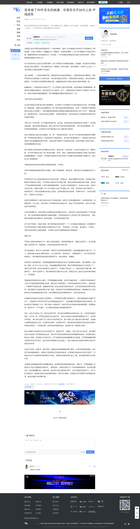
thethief (26, 19)
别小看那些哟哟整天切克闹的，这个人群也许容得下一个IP (114, 54)
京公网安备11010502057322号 (99, 526)
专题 (18, 36)
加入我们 (38, 513)
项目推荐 (28, 387)
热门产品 (55, 505)
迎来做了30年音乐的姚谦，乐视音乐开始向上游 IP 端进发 (114, 70)
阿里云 (43, 523)
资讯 (18, 25)
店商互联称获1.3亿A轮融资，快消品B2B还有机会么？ (114, 199)
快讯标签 (55, 513)
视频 (18, 32)
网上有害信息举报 (109, 523)
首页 (18, 17)
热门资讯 (55, 502)
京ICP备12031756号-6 (72, 526)
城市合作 (27, 502)
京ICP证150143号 (85, 526)
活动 (18, 39)
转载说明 (61, 384)
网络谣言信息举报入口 (31, 518)
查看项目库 (125, 170)
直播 (18, 28)
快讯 (18, 21)
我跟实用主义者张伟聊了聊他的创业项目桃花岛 (114, 62)
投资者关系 (28, 513)
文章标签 (55, 509)
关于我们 (38, 505)
